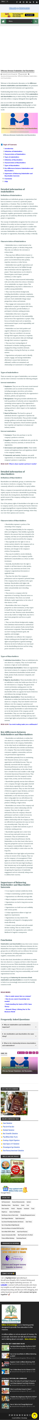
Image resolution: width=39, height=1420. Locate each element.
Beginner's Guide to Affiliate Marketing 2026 (22, 1362)
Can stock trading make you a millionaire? (23, 724)
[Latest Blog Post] (5, 1348)
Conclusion (8, 179)
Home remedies (5, 1208)
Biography (19, 1208)
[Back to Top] (30, 1415)
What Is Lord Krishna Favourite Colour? (20, 1389)
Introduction (9, 148)
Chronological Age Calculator (11, 1147)
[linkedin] (30, 2)
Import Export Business (22, 1231)
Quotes (22, 1205)
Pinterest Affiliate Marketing (8, 1238)
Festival (13, 1208)
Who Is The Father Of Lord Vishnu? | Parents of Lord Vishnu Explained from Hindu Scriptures (23, 1382)
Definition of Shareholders (13, 160)
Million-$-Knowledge (22, 1418)
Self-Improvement (6, 1202)
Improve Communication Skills (9, 1235)
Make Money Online (6, 1205)
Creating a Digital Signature (11, 1140)
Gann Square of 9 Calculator (11, 1144)
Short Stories (16, 1205)
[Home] (3, 21)
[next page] (29, 1077)
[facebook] (17, 2)
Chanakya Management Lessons (27, 1215)
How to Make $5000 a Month (8, 1231)
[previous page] (9, 1077)
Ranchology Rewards (21, 1238)
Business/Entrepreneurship (9, 76)
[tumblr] (33, 2)
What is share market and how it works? (23, 464)
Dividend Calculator (8, 1130)
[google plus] (30, 1053)
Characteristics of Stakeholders (15, 154)
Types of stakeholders (12, 157)
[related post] (19, 1065)
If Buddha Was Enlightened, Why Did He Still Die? (23, 1397)
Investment (26, 1208)
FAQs (6, 181)
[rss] (27, 1415)
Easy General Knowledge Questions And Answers (12, 1221)
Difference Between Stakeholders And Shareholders (17, 1071)
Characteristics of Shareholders (15, 163)
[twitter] (20, 2)
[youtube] (36, 2)
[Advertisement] (19, 45)
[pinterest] (26, 2)
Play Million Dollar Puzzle (10, 1137)
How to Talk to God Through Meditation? (21, 1404)
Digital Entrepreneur (20, 1218)
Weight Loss (4, 1212)
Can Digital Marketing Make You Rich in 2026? (23, 1346)
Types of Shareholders (12, 165)
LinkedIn (4, 1285)
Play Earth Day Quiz (8, 1126)
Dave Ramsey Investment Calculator (13, 1150)
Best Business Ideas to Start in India (10, 1215)
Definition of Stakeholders (13, 151)
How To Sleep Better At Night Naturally (10, 1225)
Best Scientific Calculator (10, 1133)
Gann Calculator (7, 1123)
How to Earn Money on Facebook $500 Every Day (13, 1228)
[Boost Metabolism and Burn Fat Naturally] (19, 17)
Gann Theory (29, 1221)
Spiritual (29, 1202)
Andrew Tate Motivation (14, 1212)
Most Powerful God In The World (25, 1235)
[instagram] (23, 2)
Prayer (32, 1208)
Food (28, 1205)
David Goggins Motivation (7, 1218)
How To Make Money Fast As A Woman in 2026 (22, 1369)
